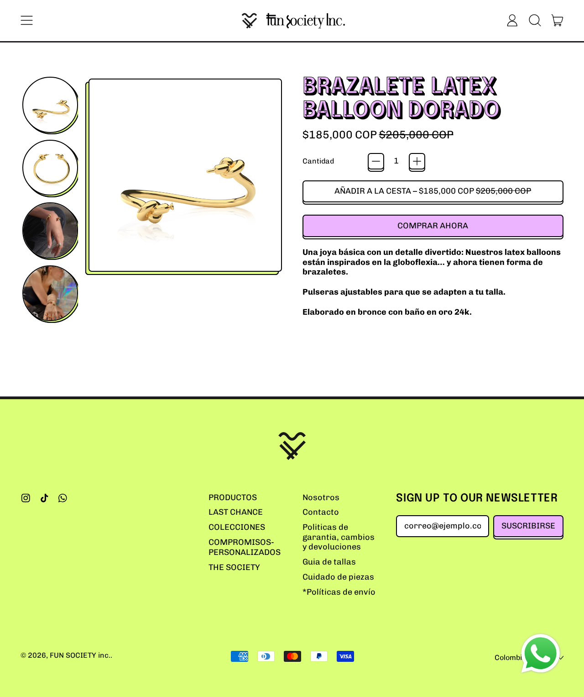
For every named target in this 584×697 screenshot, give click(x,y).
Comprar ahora (432, 226)
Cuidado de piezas (338, 577)
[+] (417, 161)
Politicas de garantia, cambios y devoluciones (338, 537)
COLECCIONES (237, 527)
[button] (534, 20)
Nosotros (320, 497)
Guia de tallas (329, 562)
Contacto (320, 512)
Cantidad (318, 161)
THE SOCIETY (234, 567)
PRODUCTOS (233, 497)
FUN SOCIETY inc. (80, 655)
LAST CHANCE (236, 512)
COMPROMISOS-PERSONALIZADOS (245, 547)
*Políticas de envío (338, 592)
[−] (376, 161)
